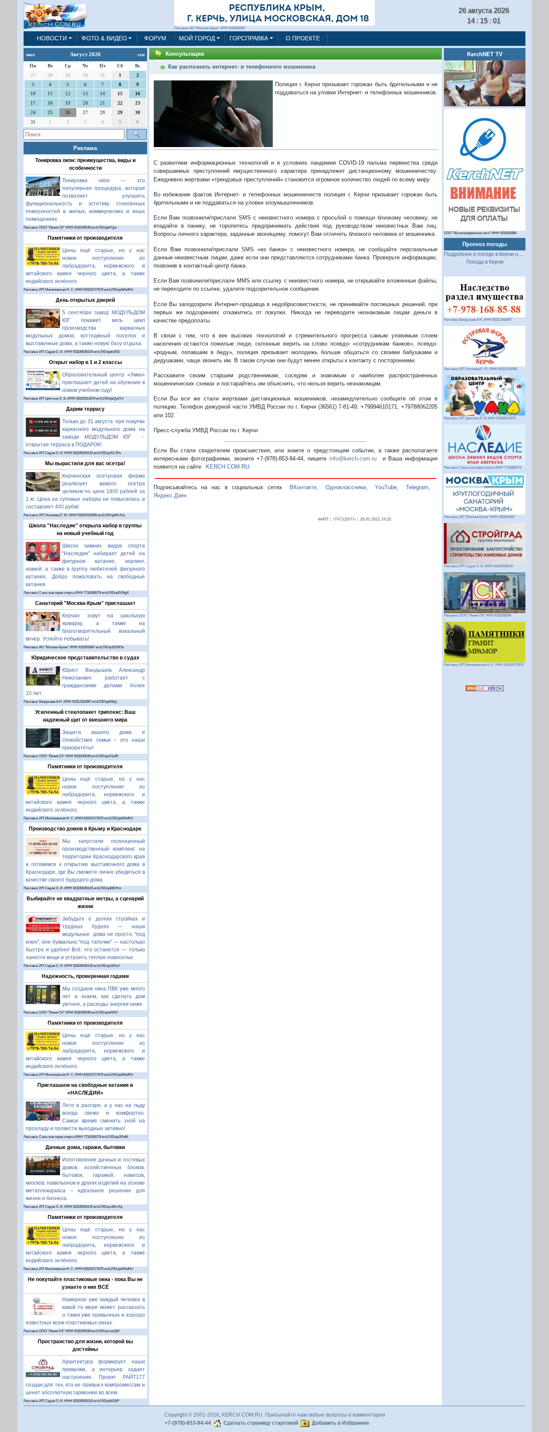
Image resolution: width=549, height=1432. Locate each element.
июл (30, 54)
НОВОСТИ (52, 38)
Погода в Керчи (485, 262)
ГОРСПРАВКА (248, 38)
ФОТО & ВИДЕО (104, 38)
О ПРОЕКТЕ (303, 38)
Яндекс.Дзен (170, 495)
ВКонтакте (303, 487)
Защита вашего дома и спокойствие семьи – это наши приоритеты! (103, 740)
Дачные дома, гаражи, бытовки (85, 1147)
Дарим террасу (85, 409)
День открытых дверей (85, 300)
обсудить (344, 519)
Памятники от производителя (85, 238)
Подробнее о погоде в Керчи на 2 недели (494, 254)
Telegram (417, 487)
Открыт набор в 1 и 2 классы (85, 362)
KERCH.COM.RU (227, 466)
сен (141, 54)
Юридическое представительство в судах (85, 658)
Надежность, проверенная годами (85, 976)
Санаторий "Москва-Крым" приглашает (85, 603)
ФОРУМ (155, 38)
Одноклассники (346, 487)
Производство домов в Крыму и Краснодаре (85, 829)
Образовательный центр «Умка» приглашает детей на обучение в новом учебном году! (103, 382)
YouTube (386, 487)
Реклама (85, 148)
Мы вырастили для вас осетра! (85, 463)
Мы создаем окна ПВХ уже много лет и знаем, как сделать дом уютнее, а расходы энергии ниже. (103, 996)
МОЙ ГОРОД (197, 38)
